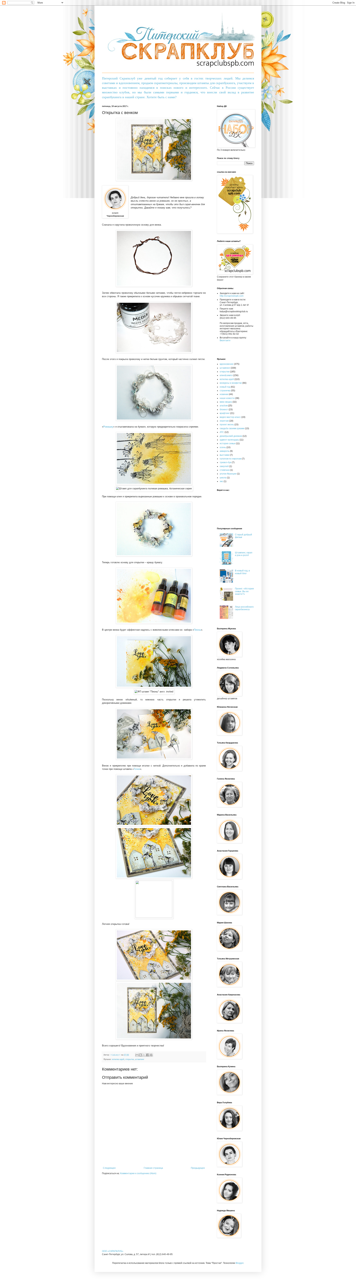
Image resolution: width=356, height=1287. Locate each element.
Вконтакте (225, 340)
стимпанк (225, 470)
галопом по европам (230, 458)
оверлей (224, 466)
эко (221, 481)
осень (223, 447)
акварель (224, 451)
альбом (224, 405)
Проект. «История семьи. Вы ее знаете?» (244, 591)
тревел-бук (225, 462)
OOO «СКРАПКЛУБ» (112, 1251)
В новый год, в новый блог (242, 572)
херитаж (224, 421)
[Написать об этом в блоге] (140, 1055)
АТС (222, 432)
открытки (129, 1059)
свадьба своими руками (232, 428)
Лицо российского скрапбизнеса (244, 608)
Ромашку (108, 426)
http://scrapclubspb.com (231, 296)
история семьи (227, 443)
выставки (224, 455)
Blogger (239, 1263)
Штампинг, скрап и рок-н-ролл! (243, 554)
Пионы (197, 629)
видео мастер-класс (230, 417)
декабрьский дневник (231, 436)
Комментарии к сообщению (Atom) (138, 1173)
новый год (225, 387)
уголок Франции (228, 473)
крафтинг (225, 413)
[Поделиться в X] (144, 1055)
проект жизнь (227, 424)
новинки (224, 394)
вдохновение (226, 364)
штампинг (139, 1059)
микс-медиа (226, 402)
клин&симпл (226, 375)
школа (223, 477)
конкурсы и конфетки (231, 383)
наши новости (227, 398)
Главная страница (153, 1168)
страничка (225, 390)
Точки (137, 769)
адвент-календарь (229, 439)
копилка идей (118, 1059)
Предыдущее (198, 1168)
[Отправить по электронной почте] (137, 1055)
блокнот (224, 409)
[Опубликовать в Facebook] (147, 1055)
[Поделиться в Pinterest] (151, 1055)
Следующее (109, 1168)
